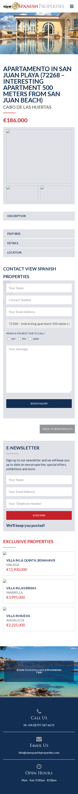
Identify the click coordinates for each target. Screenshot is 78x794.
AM (13, 338)
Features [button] (14, 233)
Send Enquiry (39, 403)
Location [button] (14, 252)
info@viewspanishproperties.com (39, 752)
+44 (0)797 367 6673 (40, 725)
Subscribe (39, 515)
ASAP (36, 338)
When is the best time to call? (25, 333)
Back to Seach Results (57, 428)
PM (24, 338)
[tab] (39, 216)
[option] (39, 33)
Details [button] (12, 243)
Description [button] (16, 216)
